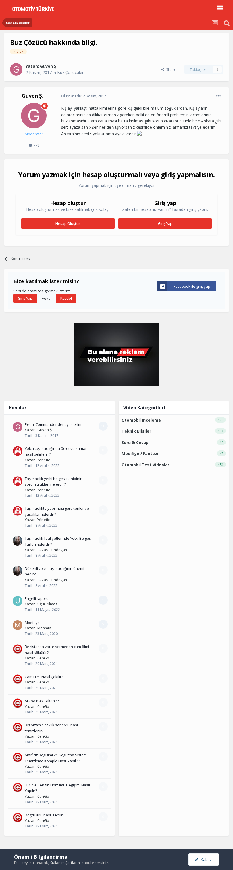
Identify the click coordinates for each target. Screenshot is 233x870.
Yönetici (44, 459)
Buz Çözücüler (70, 72)
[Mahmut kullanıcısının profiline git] (17, 625)
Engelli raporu (37, 598)
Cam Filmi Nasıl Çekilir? (44, 676)
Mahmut (44, 627)
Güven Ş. (48, 66)
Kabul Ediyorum (208, 859)
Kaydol (66, 298)
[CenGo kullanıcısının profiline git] (17, 649)
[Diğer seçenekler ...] (218, 96)
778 (35, 145)
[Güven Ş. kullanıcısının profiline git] (16, 69)
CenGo (43, 658)
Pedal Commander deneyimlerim (53, 424)
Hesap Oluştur (67, 223)
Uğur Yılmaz (47, 603)
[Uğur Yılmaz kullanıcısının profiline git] (17, 601)
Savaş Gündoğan (52, 549)
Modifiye (32, 622)
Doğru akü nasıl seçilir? (44, 815)
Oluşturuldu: (83, 95)
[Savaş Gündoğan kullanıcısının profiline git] (17, 541)
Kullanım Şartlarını (66, 862)
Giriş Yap (165, 223)
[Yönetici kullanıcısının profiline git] (17, 451)
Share (170, 69)
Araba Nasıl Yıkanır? (42, 700)
